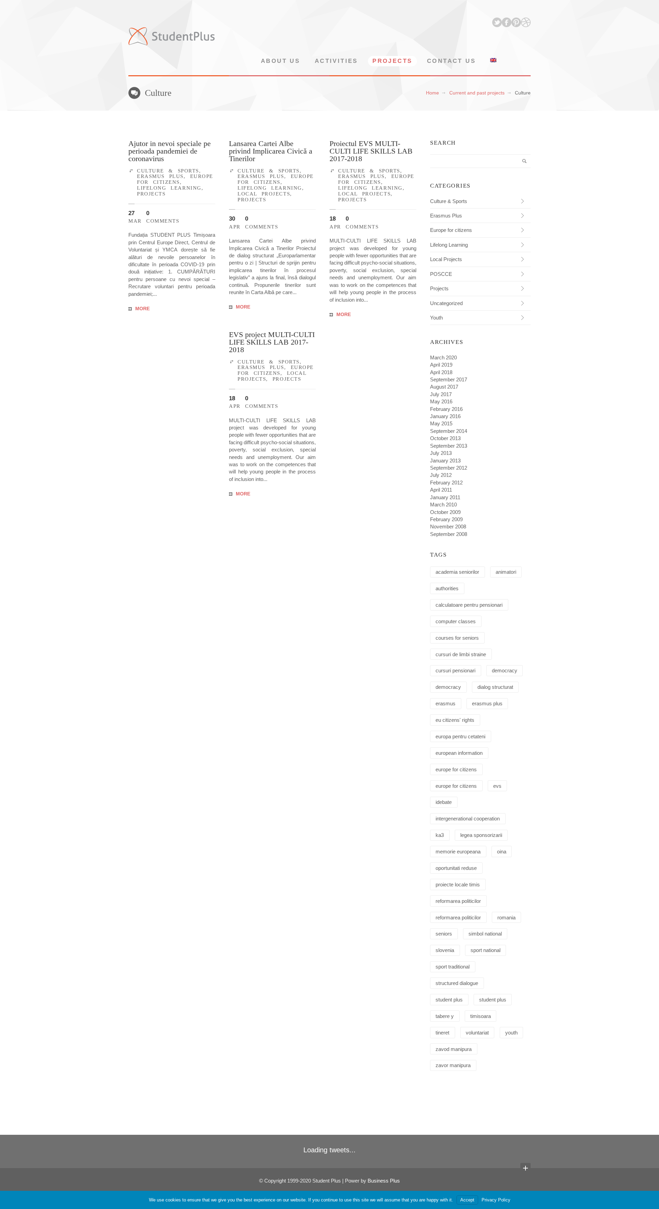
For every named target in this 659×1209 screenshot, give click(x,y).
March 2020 (443, 357)
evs (497, 786)
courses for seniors (457, 638)
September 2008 (448, 534)
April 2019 (441, 365)
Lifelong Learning (169, 188)
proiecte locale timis (458, 884)
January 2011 (445, 497)
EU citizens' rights (455, 720)
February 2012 (446, 482)
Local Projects (264, 194)
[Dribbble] (526, 22)
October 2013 (445, 438)
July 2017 (441, 394)
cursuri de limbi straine (461, 654)
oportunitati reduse (456, 868)
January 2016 (445, 416)
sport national (485, 950)
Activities (336, 61)
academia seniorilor (457, 572)
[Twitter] (497, 22)
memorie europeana (458, 851)
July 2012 (441, 475)
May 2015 (441, 423)
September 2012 (448, 468)
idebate (444, 802)
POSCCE (441, 274)
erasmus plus (487, 703)
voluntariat (477, 1033)
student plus (449, 1000)
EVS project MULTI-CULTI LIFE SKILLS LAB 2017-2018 (272, 342)
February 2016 (446, 409)
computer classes (456, 621)
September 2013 (448, 446)
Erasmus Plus (160, 176)
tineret (442, 1033)
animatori (506, 572)
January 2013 (445, 460)
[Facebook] (506, 22)
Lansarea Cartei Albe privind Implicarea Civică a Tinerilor (270, 151)
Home (432, 93)
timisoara (480, 1016)
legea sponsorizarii (481, 835)
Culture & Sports (168, 170)
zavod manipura (454, 1049)
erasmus (445, 703)
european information (459, 753)
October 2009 (445, 512)
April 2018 (441, 372)
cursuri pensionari (455, 670)
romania (506, 917)
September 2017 (448, 379)
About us (280, 61)
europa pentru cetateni (460, 736)
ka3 (440, 835)
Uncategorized (446, 303)
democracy (504, 670)
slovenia (445, 950)
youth (511, 1033)
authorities (447, 588)
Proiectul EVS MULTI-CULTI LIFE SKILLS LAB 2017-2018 (371, 151)
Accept (467, 1199)
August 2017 (444, 387)
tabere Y (445, 1016)
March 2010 (443, 504)
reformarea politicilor (458, 901)
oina (501, 851)
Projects (392, 61)
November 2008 (448, 526)
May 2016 (441, 401)
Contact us (451, 61)
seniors (444, 934)
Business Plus (384, 1181)
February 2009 (446, 519)
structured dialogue (457, 983)
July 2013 (441, 453)
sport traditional (453, 967)
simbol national (485, 934)
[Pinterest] (516, 22)
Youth (436, 318)
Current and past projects (477, 93)
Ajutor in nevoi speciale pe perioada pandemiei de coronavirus (169, 151)
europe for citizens (456, 769)
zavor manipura (453, 1065)
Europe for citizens (175, 179)
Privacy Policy (496, 1199)
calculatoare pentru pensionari (469, 605)
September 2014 (448, 431)
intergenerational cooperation (468, 818)
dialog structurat (495, 687)
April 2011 (441, 490)
